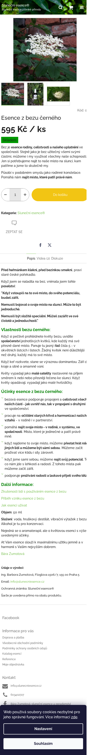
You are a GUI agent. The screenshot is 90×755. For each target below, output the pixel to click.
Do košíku (60, 195)
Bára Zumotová (12, 554)
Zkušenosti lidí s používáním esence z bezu (33, 491)
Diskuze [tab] (57, 258)
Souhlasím (43, 743)
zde (74, 717)
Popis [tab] (31, 258)
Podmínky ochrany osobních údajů (24, 648)
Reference (9, 659)
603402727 (17, 694)
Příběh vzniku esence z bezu (23, 498)
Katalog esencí (11, 653)
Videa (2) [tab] (43, 258)
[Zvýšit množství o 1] (25, 195)
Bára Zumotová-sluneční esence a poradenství (41, 704)
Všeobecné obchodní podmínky (22, 643)
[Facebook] (40, 245)
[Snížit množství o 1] (5, 195)
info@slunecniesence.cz (27, 581)
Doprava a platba (13, 637)
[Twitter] (49, 245)
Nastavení (43, 729)
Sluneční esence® (31, 213)
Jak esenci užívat (14, 505)
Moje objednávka (13, 664)
